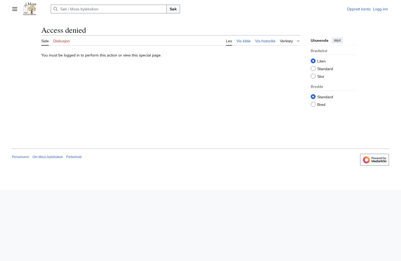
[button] (14, 9)
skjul (337, 40)
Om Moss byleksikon (47, 157)
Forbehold (74, 157)
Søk (173, 9)
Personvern (20, 157)
